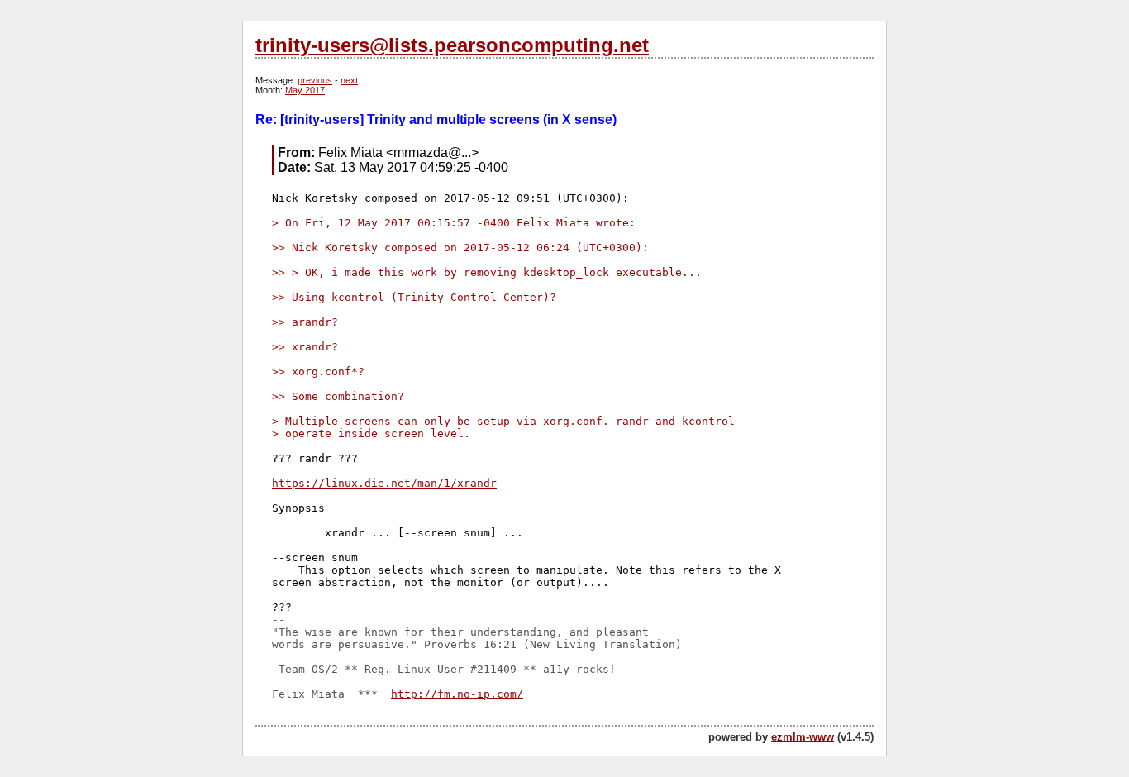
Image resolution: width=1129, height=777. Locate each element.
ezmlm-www (802, 737)
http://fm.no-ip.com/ (457, 694)
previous (315, 80)
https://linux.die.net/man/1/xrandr (384, 483)
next (349, 80)
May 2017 (305, 90)
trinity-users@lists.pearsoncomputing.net (452, 45)
